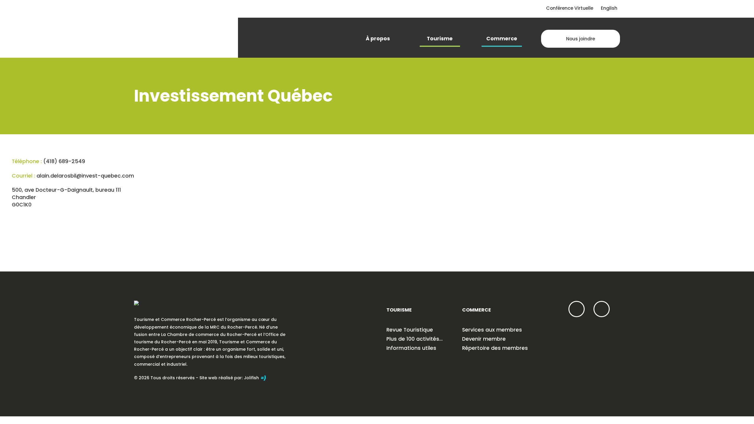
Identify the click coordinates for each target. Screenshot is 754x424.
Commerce (501, 38)
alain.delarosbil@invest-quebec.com (85, 175)
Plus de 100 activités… (414, 338)
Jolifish (252, 378)
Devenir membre (484, 338)
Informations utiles (411, 348)
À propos (378, 38)
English (609, 8)
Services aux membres (492, 329)
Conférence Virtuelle (569, 8)
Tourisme (440, 38)
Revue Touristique (409, 329)
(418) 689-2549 (64, 161)
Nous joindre (580, 38)
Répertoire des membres (495, 348)
